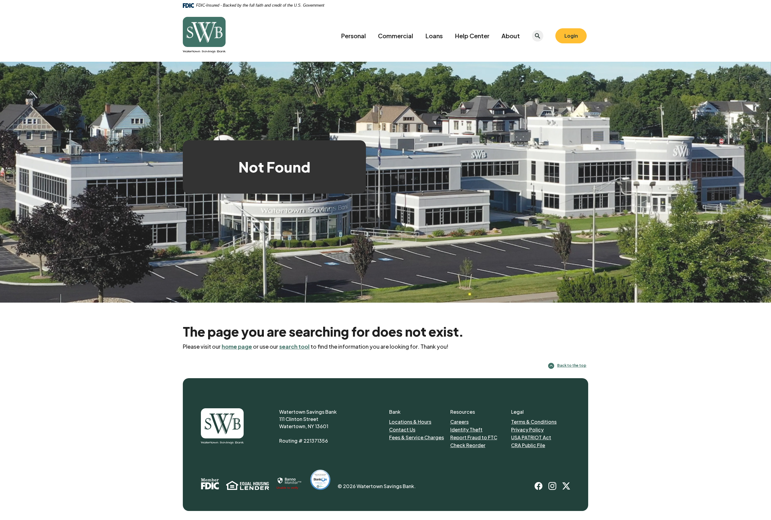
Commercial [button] (395, 35)
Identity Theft (477, 429)
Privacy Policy (539, 429)
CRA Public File (528, 445)
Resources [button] (462, 412)
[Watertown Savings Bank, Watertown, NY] (204, 36)
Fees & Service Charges (418, 437)
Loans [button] (434, 35)
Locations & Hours (410, 422)
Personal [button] (353, 35)
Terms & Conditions (534, 422)
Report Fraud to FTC (477, 437)
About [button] (510, 35)
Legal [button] (517, 412)
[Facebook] (538, 486)
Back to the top (571, 365)
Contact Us (402, 429)
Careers (477, 421)
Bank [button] (395, 412)
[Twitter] (566, 486)
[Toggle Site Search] (537, 36)
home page (237, 346)
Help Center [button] (472, 35)
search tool (294, 346)
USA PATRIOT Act (531, 437)
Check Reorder (479, 445)
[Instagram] (552, 486)
